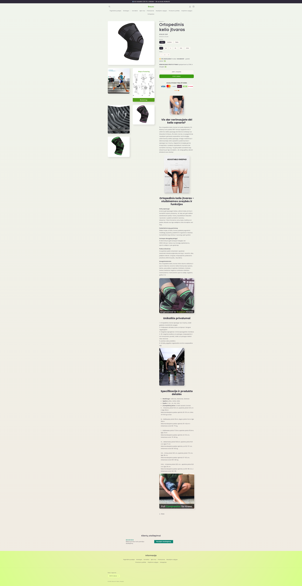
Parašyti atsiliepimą (163, 541)
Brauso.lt (114, 581)
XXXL (187, 48)
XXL (181, 48)
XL (175, 48)
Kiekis (160, 51)
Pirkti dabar (177, 76)
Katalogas (139, 559)
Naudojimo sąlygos (172, 559)
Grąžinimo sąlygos (153, 562)
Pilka (162, 42)
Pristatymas (161, 559)
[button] (109, 6)
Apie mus (153, 559)
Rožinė (170, 42)
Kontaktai (146, 559)
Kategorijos (163, 562)
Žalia (176, 42)
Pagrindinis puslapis (129, 559)
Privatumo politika (140, 562)
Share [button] (162, 514)
